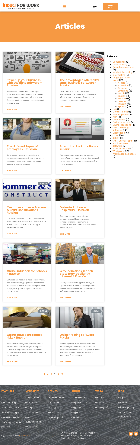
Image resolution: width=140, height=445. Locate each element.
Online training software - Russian (78, 336)
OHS (115, 117)
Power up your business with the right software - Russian (24, 82)
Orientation (119, 132)
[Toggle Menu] (64, 6)
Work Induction (121, 148)
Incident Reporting (122, 72)
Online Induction (121, 122)
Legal (53, 436)
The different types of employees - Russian (22, 147)
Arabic (121, 82)
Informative (119, 75)
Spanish (122, 106)
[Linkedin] (136, 434)
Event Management (123, 67)
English (121, 96)
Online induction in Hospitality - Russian (74, 208)
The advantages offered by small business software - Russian (79, 82)
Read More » (12, 109)
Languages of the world (122, 79)
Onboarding (119, 119)
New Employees (121, 114)
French (122, 98)
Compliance (119, 61)
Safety (116, 138)
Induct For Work (25, 436)
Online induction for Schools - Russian (27, 272)
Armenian (123, 85)
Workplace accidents (124, 154)
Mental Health (120, 111)
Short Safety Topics (123, 140)
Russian (122, 103)
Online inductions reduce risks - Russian (24, 336)
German (122, 101)
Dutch (121, 93)
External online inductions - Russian (79, 147)
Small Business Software (120, 145)
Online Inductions (122, 124)
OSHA (116, 135)
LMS (115, 109)
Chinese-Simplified (123, 89)
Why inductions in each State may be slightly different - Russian (76, 273)
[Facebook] (131, 434)
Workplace (118, 151)
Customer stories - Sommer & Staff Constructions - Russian (27, 210)
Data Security (120, 64)
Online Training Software (121, 129)
